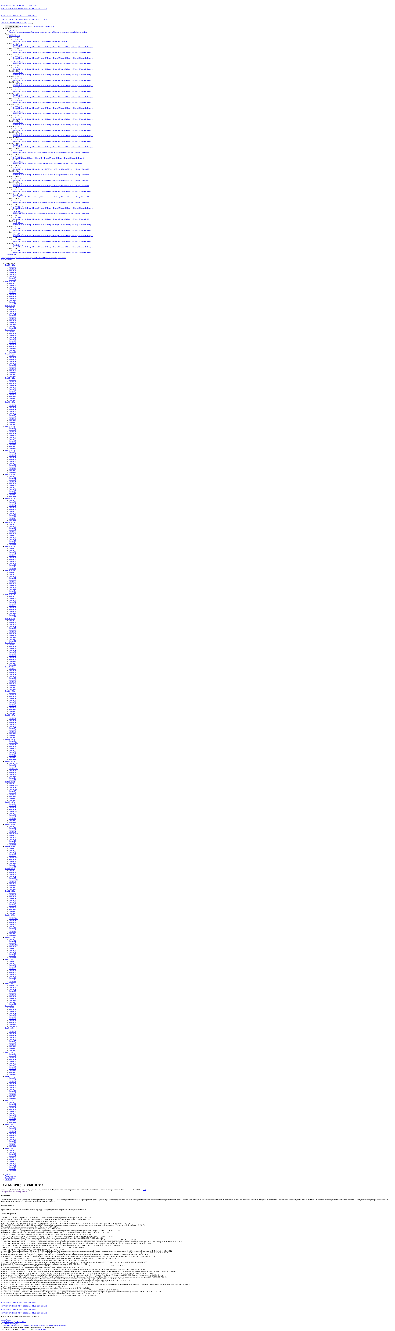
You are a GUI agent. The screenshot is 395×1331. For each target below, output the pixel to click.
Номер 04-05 (37, 202)
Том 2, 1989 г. (18, 245)
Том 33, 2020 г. (18, 73)
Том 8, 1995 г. (18, 212)
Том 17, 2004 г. (18, 162)
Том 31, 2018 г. (18, 84)
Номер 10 (76, 47)
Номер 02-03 (24, 152)
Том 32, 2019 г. (18, 78)
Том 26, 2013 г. (18, 112)
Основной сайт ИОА (16, 23)
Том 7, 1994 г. (18, 217)
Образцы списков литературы (63, 32)
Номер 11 (83, 47)
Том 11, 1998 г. (18, 195)
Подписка (50, 26)
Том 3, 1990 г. (18, 239)
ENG (25, 23)
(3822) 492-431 (7, 1322)
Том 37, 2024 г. (18, 50)
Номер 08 (63, 41)
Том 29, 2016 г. (18, 95)
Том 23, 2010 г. (18, 128)
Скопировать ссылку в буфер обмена (14, 1192)
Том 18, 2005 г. (18, 156)
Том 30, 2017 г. (18, 89)
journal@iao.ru (6, 1320)
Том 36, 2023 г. (18, 56)
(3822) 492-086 (20, 1322)
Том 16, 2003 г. (18, 167)
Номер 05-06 (39, 158)
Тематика (44, 26)
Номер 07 (56, 41)
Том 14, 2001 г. (18, 178)
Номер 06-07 (51, 180)
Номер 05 (43, 41)
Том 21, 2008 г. (18, 139)
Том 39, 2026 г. (18, 39)
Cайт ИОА (5, 23)
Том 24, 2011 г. (18, 123)
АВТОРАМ (13, 30)
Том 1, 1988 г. (18, 250)
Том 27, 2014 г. (18, 106)
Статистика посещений (10, 1324)
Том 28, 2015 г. (18, 100)
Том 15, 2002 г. (18, 173)
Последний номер (25, 26)
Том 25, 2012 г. (18, 117)
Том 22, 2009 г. (18, 134)
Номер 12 (90, 47)
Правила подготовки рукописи (20, 32)
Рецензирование (10, 254)
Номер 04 (36, 41)
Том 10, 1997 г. (18, 200)
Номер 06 (50, 41)
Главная (7, 1174)
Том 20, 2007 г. (18, 145)
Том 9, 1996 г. (18, 206)
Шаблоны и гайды (80, 32)
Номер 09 (70, 47)
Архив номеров (14, 36)
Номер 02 (23, 41)
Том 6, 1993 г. (18, 223)
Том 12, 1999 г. (18, 189)
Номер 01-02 (17, 158)
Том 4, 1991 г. (18, 234)
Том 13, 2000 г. (18, 184)
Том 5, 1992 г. (18, 228)
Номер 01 (16, 41)
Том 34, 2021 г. (18, 67)
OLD (30, 23)
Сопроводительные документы (42, 32)
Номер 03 (30, 41)
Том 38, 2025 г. (18, 45)
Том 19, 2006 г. (18, 150)
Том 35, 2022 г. (18, 62)
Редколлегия (36, 26)
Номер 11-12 (84, 219)
